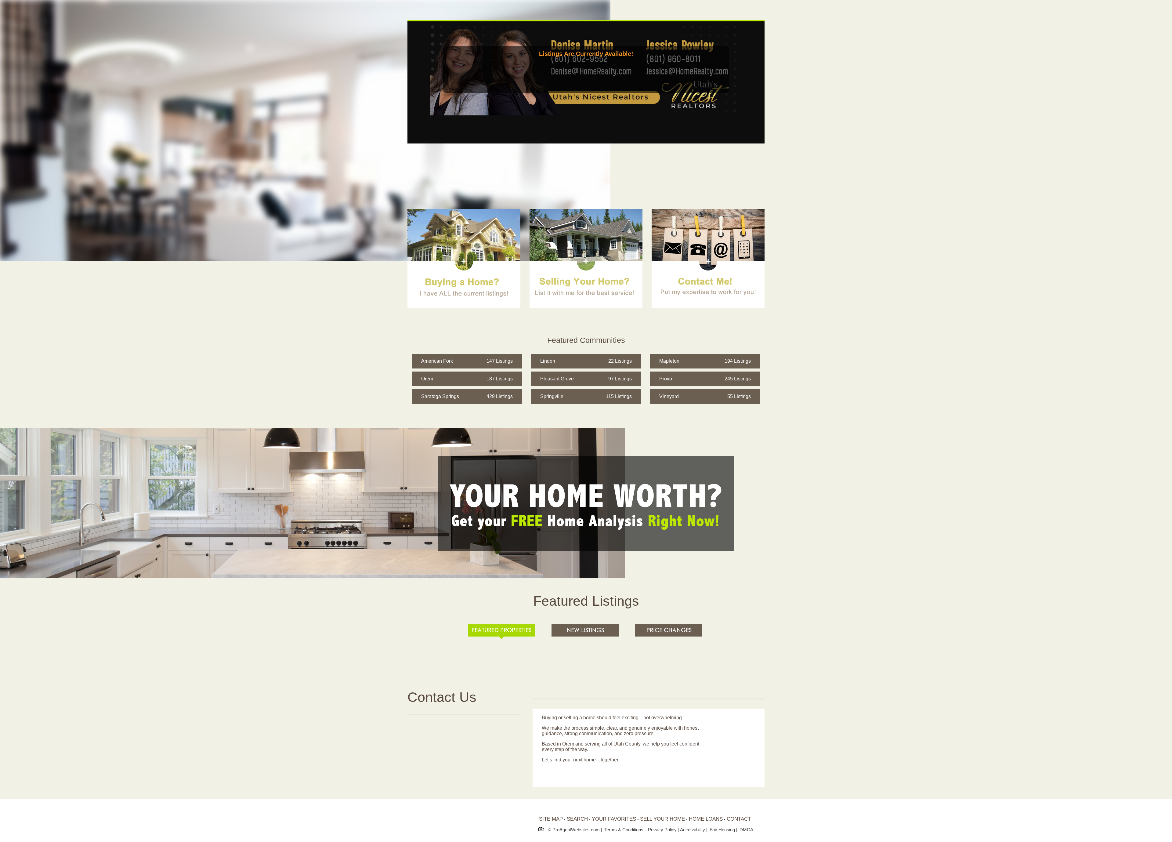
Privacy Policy (662, 829)
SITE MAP (551, 819)
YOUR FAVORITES (614, 819)
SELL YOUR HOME (662, 819)
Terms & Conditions (623, 829)
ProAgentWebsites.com (576, 829)
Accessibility (692, 829)
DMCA (746, 829)
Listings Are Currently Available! (586, 53)
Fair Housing (722, 829)
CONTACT (739, 819)
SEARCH (577, 819)
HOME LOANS (706, 819)
